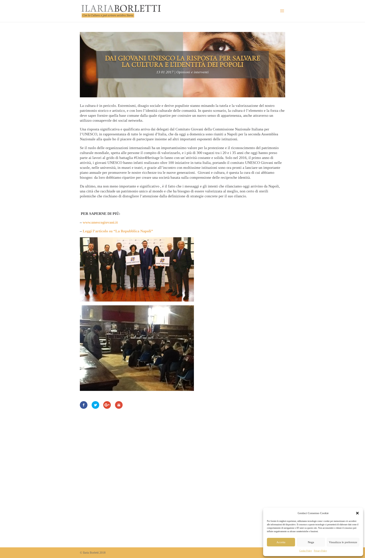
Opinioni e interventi (192, 72)
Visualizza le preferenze (343, 542)
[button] (357, 513)
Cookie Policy (305, 550)
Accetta (280, 542)
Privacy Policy (320, 550)
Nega (311, 542)
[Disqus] (182, 482)
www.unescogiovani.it (100, 222)
